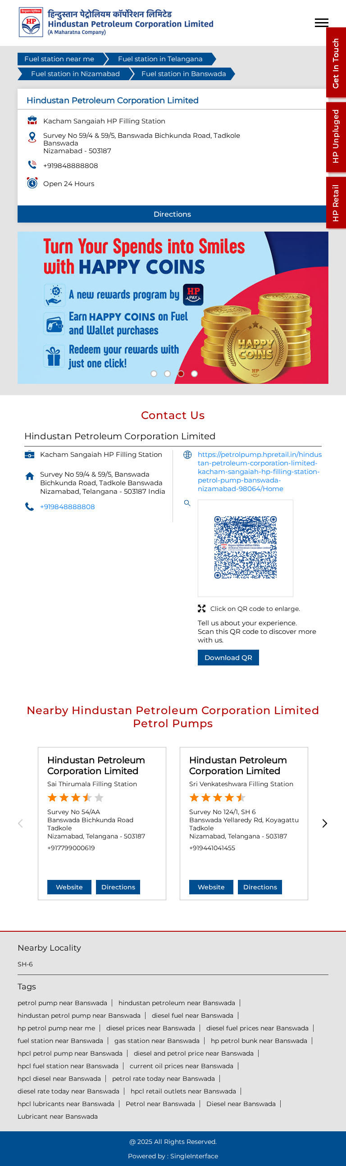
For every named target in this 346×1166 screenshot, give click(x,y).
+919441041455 (212, 848)
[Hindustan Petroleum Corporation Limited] (116, 35)
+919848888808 (70, 165)
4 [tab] (193, 372)
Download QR (228, 657)
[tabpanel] (173, 308)
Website (69, 887)
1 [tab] (152, 372)
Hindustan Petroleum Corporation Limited (96, 765)
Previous (23, 823)
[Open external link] (335, 97)
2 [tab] (166, 372)
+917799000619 (71, 848)
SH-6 (25, 964)
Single (194, 1156)
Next (322, 823)
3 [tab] (180, 372)
